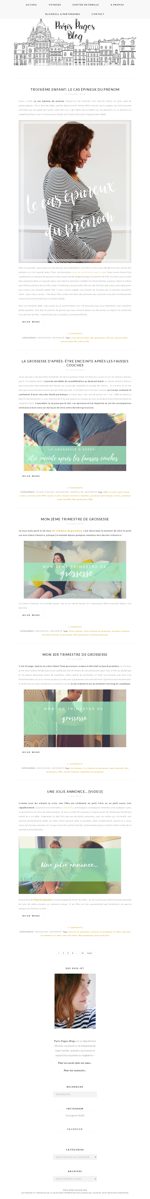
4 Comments (75, 488)
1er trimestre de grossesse (67, 530)
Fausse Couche (45, 492)
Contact (98, 14)
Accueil (31, 4)
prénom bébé (121, 338)
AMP (106, 492)
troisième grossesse (99, 635)
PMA (91, 499)
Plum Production (42, 899)
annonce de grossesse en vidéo (106, 932)
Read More (31, 322)
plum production (102, 935)
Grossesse (44, 338)
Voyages (55, 4)
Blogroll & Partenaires (62, 14)
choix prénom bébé (80, 338)
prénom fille (83, 341)
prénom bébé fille (69, 341)
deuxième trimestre (121, 631)
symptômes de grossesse (92, 772)
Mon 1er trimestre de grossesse (75, 654)
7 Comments (75, 333)
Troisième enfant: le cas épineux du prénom (75, 89)
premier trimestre (71, 772)
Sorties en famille (86, 4)
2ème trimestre (76, 631)
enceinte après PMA (36, 496)
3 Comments (75, 927)
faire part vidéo (70, 935)
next (89, 953)
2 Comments (75, 764)
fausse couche (54, 496)
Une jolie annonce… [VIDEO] (75, 792)
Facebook (75, 1129)
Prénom (110, 338)
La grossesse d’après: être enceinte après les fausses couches (75, 363)
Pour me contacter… (75, 1070)
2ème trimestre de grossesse (97, 631)
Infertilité (77, 492)
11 (82, 953)
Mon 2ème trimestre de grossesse (75, 519)
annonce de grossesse (79, 932)
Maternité (58, 338)
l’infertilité (67, 807)
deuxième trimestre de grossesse (57, 635)
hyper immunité (116, 768)
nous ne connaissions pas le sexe (89, 272)
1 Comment (75, 627)
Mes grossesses (97, 338)
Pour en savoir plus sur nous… (75, 1062)
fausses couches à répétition (75, 496)
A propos (117, 4)
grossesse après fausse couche (105, 496)
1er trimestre (76, 768)
